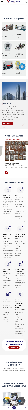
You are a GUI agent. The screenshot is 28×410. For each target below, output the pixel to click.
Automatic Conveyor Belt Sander (19, 58)
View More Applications (13, 143)
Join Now (13, 351)
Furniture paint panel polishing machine (19, 40)
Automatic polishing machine (7, 39)
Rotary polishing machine (6, 58)
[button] (12, 16)
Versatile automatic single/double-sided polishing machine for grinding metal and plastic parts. (13, 167)
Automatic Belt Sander (6, 76)
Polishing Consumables (18, 76)
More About (6, 127)
